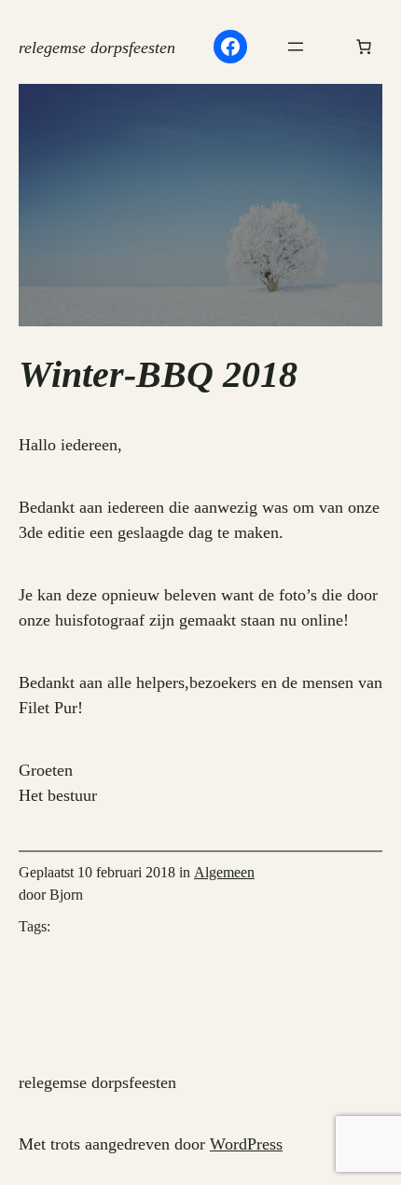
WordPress (246, 1144)
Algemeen (224, 872)
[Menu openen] (295, 46)
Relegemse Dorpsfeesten (97, 47)
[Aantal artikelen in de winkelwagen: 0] (363, 46)
